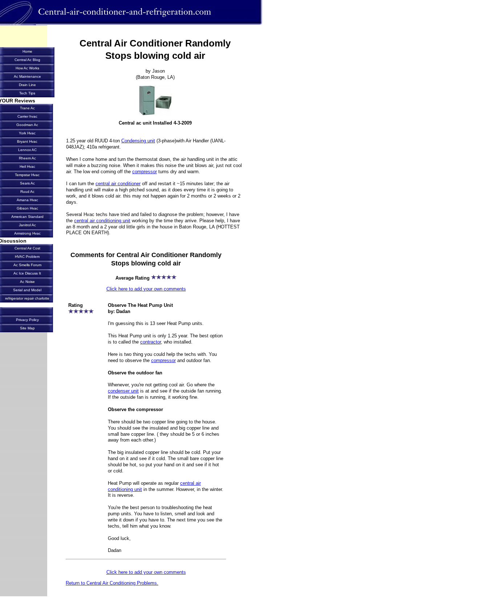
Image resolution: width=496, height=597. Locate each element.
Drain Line (27, 85)
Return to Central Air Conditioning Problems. (112, 583)
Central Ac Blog (27, 60)
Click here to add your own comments (146, 289)
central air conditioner (118, 183)
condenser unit (123, 391)
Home (27, 51)
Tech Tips (27, 93)
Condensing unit (138, 140)
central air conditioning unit (102, 220)
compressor (144, 171)
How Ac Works (27, 68)
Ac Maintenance (27, 76)
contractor (150, 342)
